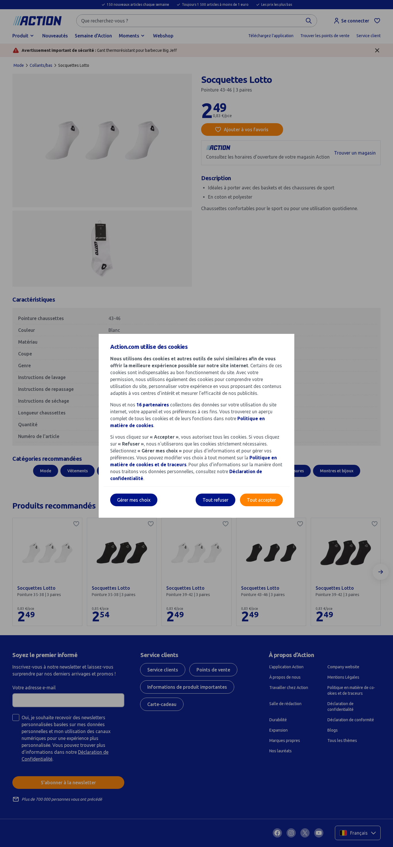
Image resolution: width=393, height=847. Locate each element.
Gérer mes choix (133, 500)
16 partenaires (152, 404)
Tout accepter (261, 500)
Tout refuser (215, 500)
